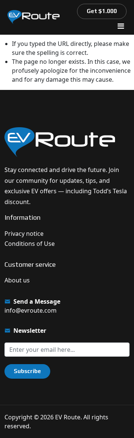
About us (17, 280)
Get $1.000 (102, 11)
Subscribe (27, 371)
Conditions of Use (29, 244)
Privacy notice (24, 233)
